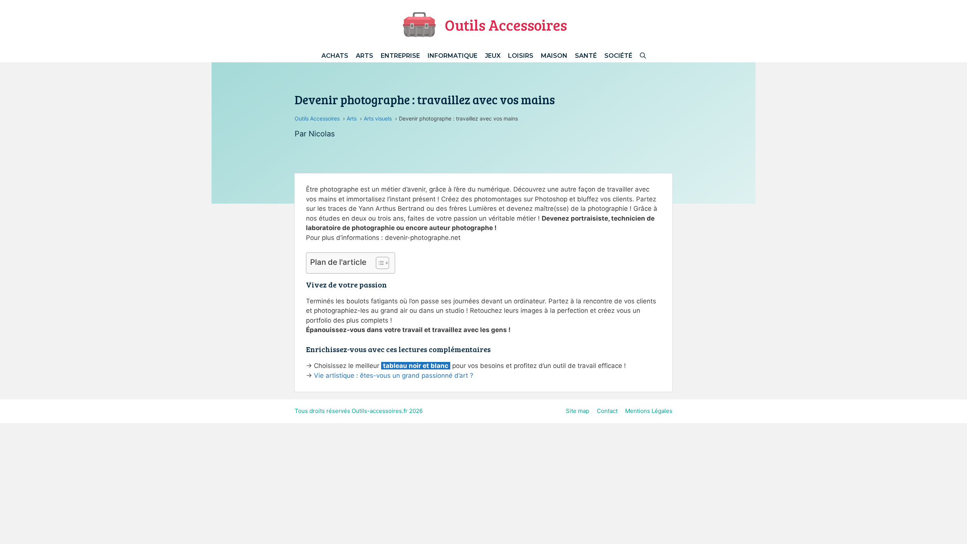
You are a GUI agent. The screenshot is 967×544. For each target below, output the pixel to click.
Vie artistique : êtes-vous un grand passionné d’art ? (393, 375)
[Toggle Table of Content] (378, 263)
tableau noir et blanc (415, 365)
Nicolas (322, 133)
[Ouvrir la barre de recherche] (642, 55)
